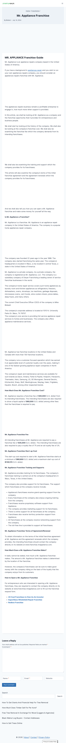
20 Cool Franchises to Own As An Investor (26, 597)
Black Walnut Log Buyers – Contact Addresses (21, 718)
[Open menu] (62, 3)
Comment (6, 647)
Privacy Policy (44, 737)
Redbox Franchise (15, 603)
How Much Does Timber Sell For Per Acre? (19, 708)
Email (27, 678)
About (26, 737)
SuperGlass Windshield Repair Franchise (25, 600)
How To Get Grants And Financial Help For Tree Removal (25, 703)
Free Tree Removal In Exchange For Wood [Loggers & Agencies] (28, 713)
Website (49, 678)
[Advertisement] (33, 40)
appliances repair (35, 70)
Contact (34, 737)
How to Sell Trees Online (12, 723)
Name (6, 678)
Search (5, 693)
